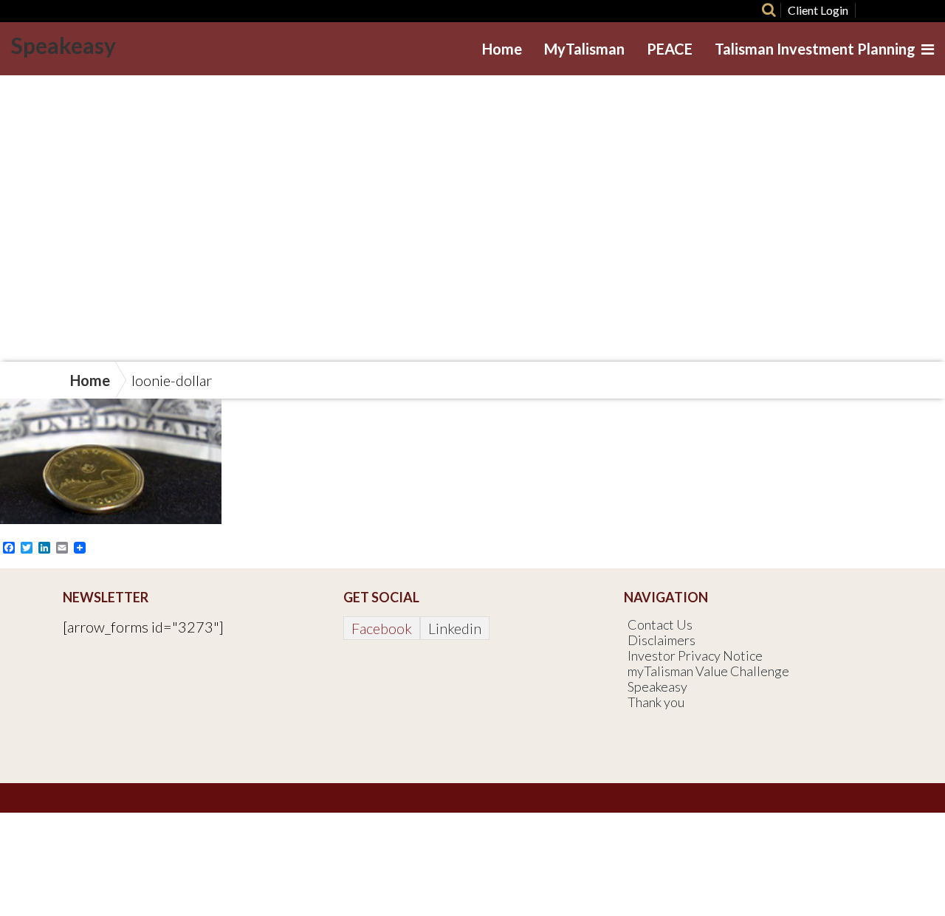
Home (502, 49)
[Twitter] (892, 10)
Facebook (381, 628)
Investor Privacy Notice (695, 655)
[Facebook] (866, 10)
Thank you (656, 702)
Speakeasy (63, 45)
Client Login (818, 10)
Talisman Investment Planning (815, 49)
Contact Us (660, 624)
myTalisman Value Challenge (708, 671)
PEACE (670, 49)
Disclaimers (661, 640)
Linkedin (454, 628)
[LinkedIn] (918, 10)
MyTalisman (584, 49)
